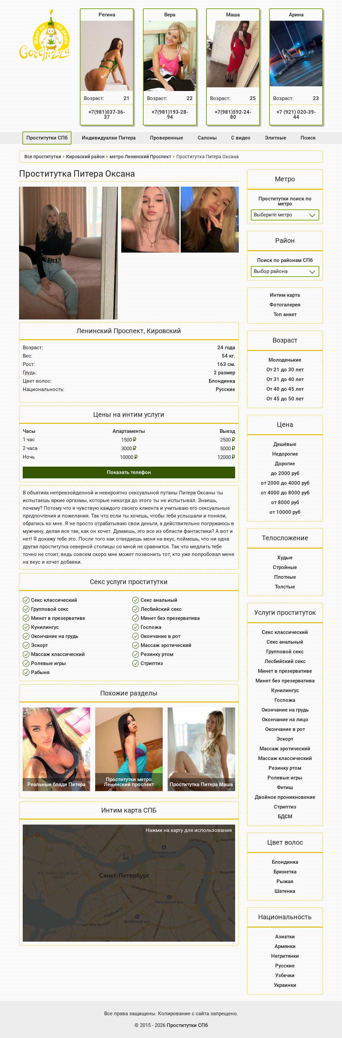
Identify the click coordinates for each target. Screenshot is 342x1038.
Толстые (285, 587)
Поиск (308, 138)
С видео (240, 138)
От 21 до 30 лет (285, 370)
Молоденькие (285, 360)
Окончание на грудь (54, 636)
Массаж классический (58, 654)
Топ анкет (285, 314)
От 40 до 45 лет (285, 389)
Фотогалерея (285, 305)
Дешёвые (285, 444)
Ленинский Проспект (110, 331)
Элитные (275, 138)
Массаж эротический (166, 645)
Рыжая (285, 881)
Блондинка (285, 862)
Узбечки (285, 975)
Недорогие (285, 454)
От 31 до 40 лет (285, 379)
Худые (285, 558)
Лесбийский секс (161, 609)
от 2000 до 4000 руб (285, 483)
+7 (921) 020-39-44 (296, 114)
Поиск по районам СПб (285, 260)
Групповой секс (49, 609)
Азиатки (285, 937)
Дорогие (285, 464)
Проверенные (166, 138)
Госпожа (151, 627)
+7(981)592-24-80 (233, 114)
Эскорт (39, 645)
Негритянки (285, 956)
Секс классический (54, 600)
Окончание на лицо (285, 720)
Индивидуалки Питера (109, 138)
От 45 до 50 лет (285, 399)
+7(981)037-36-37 (107, 114)
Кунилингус (45, 627)
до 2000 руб (285, 473)
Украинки (285, 985)
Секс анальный (159, 600)
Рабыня (40, 672)
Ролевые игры (48, 663)
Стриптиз (152, 663)
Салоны (207, 138)
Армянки (285, 946)
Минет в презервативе (58, 618)
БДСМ (285, 817)
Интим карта (285, 295)
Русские (285, 966)
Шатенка (285, 891)
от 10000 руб (285, 512)
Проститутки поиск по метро (285, 201)
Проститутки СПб (46, 138)
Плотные (285, 577)
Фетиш (285, 787)
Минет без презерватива (170, 618)
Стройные (285, 567)
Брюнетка (285, 872)
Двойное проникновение (285, 797)
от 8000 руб (285, 502)
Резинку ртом (157, 654)
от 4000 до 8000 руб (285, 493)
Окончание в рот (160, 636)
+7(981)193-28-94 (170, 114)
